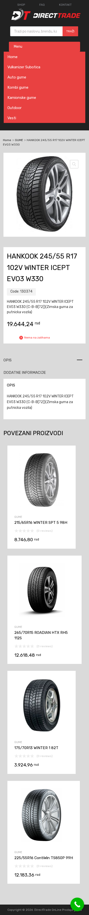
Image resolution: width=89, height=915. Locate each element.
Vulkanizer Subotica (23, 67)
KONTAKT (65, 4)
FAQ (42, 4)
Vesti (11, 118)
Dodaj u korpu (41, 519)
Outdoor (14, 108)
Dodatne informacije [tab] (24, 372)
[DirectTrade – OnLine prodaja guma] (44, 19)
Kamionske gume (21, 97)
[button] (74, 164)
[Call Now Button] (77, 904)
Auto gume (16, 77)
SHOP (21, 4)
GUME (19, 140)
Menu (18, 46)
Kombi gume (17, 87)
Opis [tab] (7, 360)
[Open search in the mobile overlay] (44, 31)
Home (12, 57)
